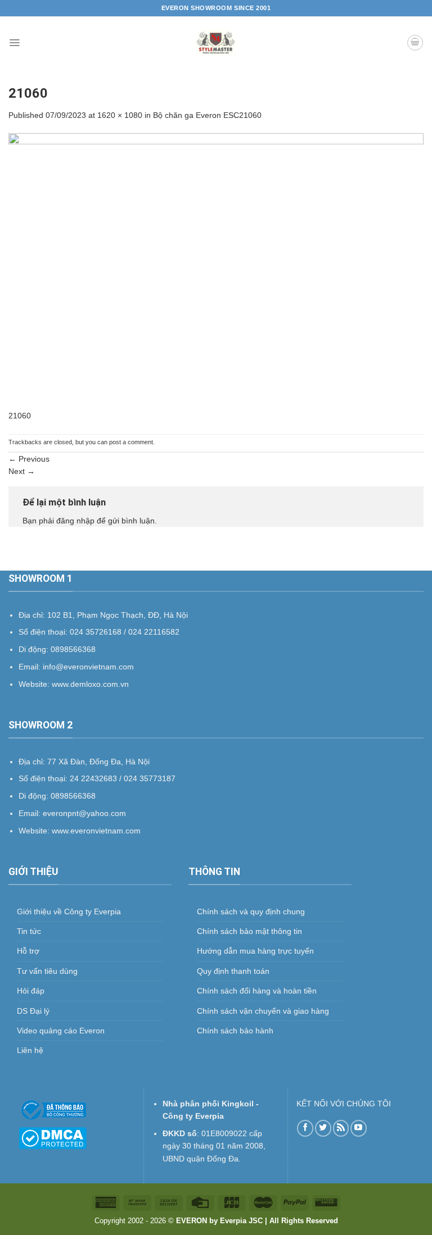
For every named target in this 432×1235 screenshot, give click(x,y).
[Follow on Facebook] (305, 1128)
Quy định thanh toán (233, 971)
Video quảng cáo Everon (61, 1030)
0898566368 (73, 795)
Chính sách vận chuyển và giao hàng (263, 1010)
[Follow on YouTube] (358, 1128)
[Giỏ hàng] (415, 43)
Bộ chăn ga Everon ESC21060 (207, 115)
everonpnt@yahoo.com (84, 813)
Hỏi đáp (30, 990)
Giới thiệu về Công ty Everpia (69, 911)
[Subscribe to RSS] (341, 1128)
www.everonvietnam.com (96, 830)
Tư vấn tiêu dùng (47, 971)
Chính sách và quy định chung (251, 911)
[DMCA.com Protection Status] (53, 1137)
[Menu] (14, 43)
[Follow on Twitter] (323, 1128)
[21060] (216, 270)
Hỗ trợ (28, 950)
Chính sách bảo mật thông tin (249, 931)
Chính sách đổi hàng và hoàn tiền (257, 990)
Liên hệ (30, 1050)
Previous (29, 458)
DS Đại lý (33, 1010)
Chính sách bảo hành (235, 1030)
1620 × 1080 (119, 115)
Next (21, 471)
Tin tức (29, 931)
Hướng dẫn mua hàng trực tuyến (255, 950)
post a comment (131, 442)
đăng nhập (75, 520)
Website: (35, 830)
